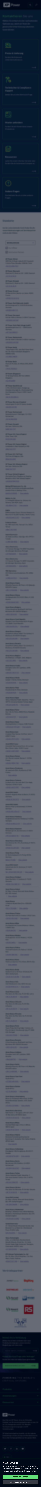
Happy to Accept (20, 1477)
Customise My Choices (20, 1482)
